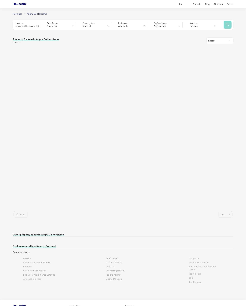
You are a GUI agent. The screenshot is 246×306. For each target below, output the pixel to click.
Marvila (27, 258)
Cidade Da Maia (114, 262)
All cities (218, 4)
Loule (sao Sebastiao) (34, 270)
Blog (207, 4)
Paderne (110, 266)
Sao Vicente (194, 273)
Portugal (17, 14)
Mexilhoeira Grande (198, 262)
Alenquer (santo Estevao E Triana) (202, 268)
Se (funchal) (112, 258)
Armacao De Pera (32, 279)
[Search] (228, 25)
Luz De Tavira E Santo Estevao (39, 274)
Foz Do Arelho (113, 274)
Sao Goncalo (195, 282)
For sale (197, 4)
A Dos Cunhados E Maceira (37, 262)
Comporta (193, 258)
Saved (230, 4)
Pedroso (27, 266)
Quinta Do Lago (114, 279)
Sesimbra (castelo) (115, 270)
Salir (190, 278)
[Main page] (25, 4)
